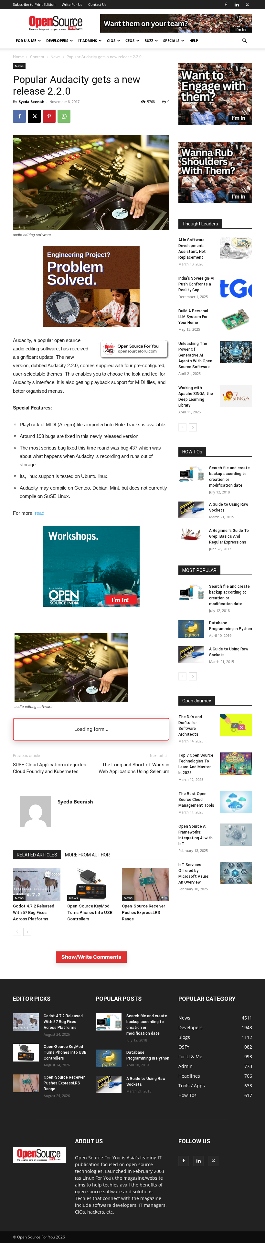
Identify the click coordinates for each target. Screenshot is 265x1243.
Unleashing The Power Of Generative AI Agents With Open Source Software (195, 355)
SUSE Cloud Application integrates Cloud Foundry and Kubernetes (49, 768)
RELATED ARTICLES (37, 854)
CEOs (129, 40)
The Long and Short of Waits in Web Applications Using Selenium (134, 768)
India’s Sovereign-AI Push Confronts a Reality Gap (196, 284)
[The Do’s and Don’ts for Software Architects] (236, 725)
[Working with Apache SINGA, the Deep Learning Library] (236, 396)
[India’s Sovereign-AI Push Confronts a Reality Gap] (236, 286)
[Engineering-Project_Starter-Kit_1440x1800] (91, 325)
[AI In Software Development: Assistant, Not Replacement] (236, 248)
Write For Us (72, 4)
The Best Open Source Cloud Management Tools (196, 800)
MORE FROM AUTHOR (87, 854)
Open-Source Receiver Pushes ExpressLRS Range (143, 912)
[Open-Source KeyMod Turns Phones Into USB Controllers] (91, 884)
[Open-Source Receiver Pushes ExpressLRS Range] (145, 884)
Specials (171, 40)
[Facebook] (226, 4)
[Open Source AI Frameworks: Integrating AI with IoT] (236, 834)
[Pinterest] (49, 116)
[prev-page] (17, 932)
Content (37, 56)
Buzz (148, 40)
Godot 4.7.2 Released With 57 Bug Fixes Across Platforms (33, 912)
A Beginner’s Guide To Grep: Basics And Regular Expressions (229, 536)
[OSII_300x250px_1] (91, 612)
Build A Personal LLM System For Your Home (193, 317)
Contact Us (97, 4)
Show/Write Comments (91, 957)
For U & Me (26, 40)
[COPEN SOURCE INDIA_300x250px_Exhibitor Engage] (215, 123)
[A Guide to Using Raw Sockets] (191, 510)
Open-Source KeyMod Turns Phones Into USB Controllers (89, 912)
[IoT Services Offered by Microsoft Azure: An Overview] (236, 873)
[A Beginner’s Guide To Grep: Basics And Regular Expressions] (191, 534)
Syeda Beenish (31, 101)
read (39, 513)
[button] (244, 41)
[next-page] (27, 932)
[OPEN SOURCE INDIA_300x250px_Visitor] (215, 201)
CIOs (111, 40)
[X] (247, 4)
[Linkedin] (236, 4)
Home (18, 56)
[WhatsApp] (64, 116)
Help (193, 40)
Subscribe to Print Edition (34, 4)
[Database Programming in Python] (191, 629)
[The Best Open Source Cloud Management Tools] (236, 802)
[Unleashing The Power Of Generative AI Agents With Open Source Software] (236, 352)
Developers (57, 40)
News (55, 56)
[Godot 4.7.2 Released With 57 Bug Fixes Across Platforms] (36, 884)
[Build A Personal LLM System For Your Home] (236, 319)
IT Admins (87, 40)
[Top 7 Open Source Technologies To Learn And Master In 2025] (236, 763)
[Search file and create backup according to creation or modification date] (191, 473)
